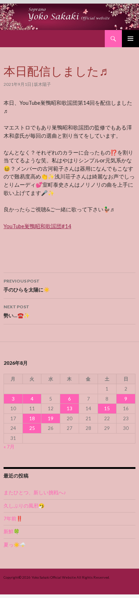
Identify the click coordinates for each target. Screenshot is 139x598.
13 (69, 408)
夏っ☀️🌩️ (15, 545)
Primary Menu (130, 38)
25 (32, 428)
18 (32, 418)
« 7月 (9, 447)
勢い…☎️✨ (17, 311)
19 (50, 418)
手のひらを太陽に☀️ (27, 285)
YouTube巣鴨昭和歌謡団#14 (37, 226)
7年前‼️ (13, 518)
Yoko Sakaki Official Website (53, 577)
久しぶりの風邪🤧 (24, 506)
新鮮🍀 (12, 531)
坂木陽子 (42, 84)
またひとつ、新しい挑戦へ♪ (35, 492)
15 (107, 408)
